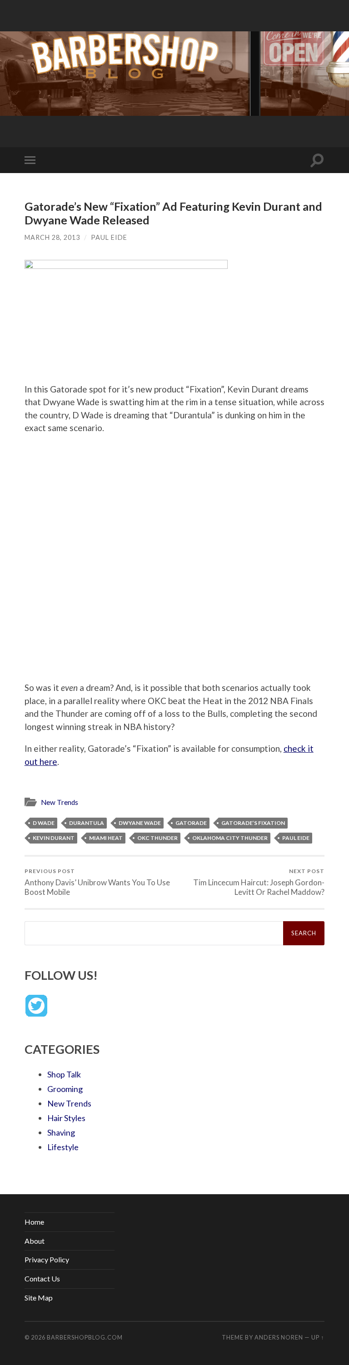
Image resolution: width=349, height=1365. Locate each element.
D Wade (44, 822)
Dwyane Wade (140, 822)
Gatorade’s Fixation (253, 822)
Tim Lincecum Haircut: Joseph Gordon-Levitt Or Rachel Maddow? (258, 882)
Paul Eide (109, 237)
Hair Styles (66, 1118)
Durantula (86, 822)
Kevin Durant (54, 837)
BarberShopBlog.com (85, 1337)
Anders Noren (278, 1337)
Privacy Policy (47, 1259)
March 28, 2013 (52, 237)
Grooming (65, 1089)
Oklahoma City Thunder (230, 837)
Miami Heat (106, 837)
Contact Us (42, 1278)
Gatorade (191, 822)
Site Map (39, 1297)
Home (34, 1221)
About (35, 1240)
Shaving (61, 1132)
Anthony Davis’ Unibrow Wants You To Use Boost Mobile (97, 882)
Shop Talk (64, 1074)
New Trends (59, 802)
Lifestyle (63, 1147)
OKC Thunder (157, 837)
